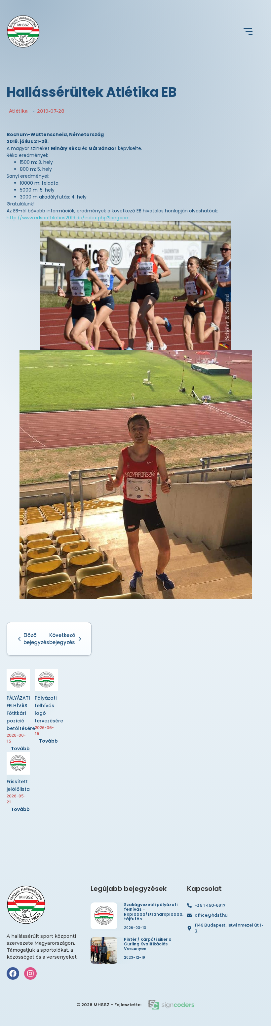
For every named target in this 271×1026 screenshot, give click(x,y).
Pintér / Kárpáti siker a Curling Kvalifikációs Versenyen (148, 944)
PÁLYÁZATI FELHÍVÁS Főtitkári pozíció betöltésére (21, 713)
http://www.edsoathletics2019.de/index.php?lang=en (67, 217)
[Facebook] (13, 973)
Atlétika (18, 111)
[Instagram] (30, 973)
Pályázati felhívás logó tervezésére (49, 709)
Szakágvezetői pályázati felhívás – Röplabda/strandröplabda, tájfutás (153, 912)
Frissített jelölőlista (18, 785)
